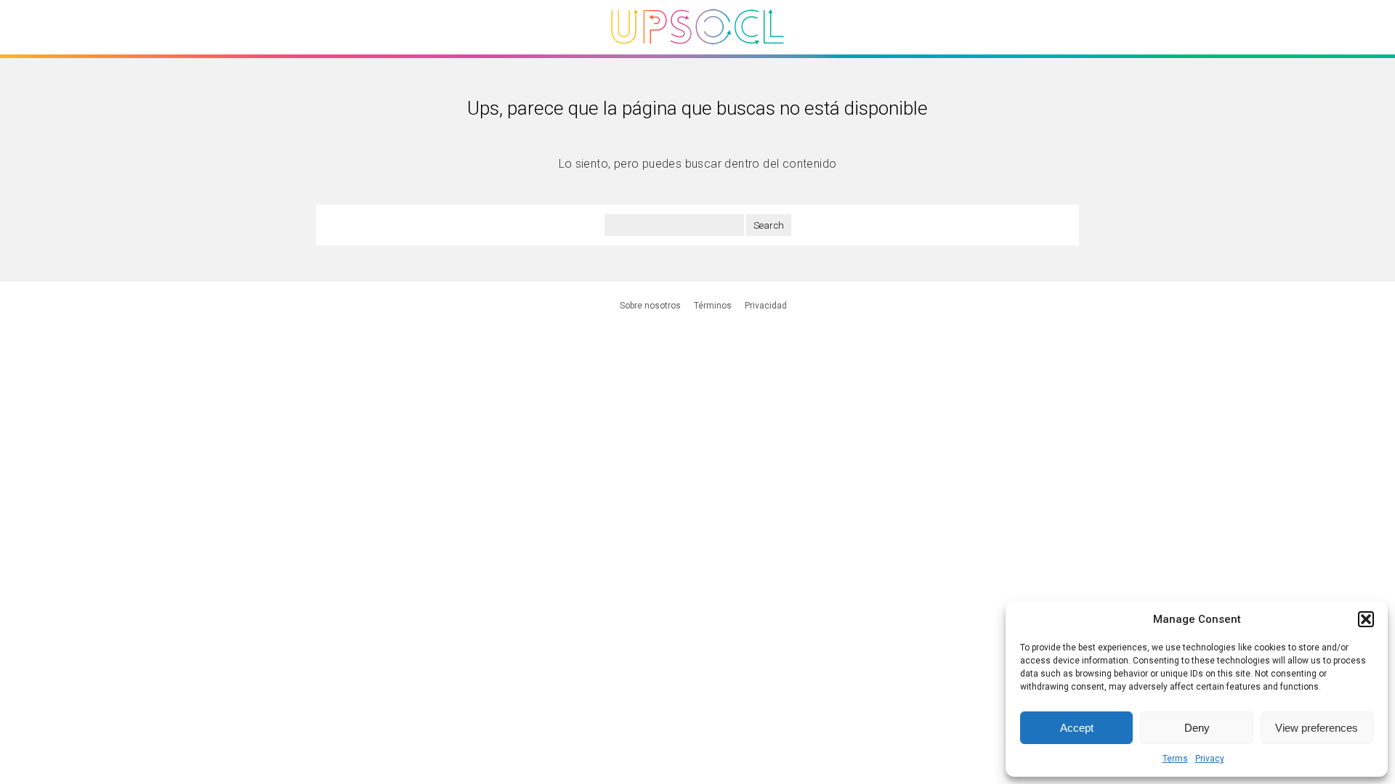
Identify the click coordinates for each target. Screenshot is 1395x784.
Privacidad (766, 306)
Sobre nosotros (650, 306)
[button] (1366, 619)
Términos (713, 306)
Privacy (1209, 759)
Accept (1076, 728)
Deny (1197, 728)
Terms (1175, 759)
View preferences (1316, 728)
